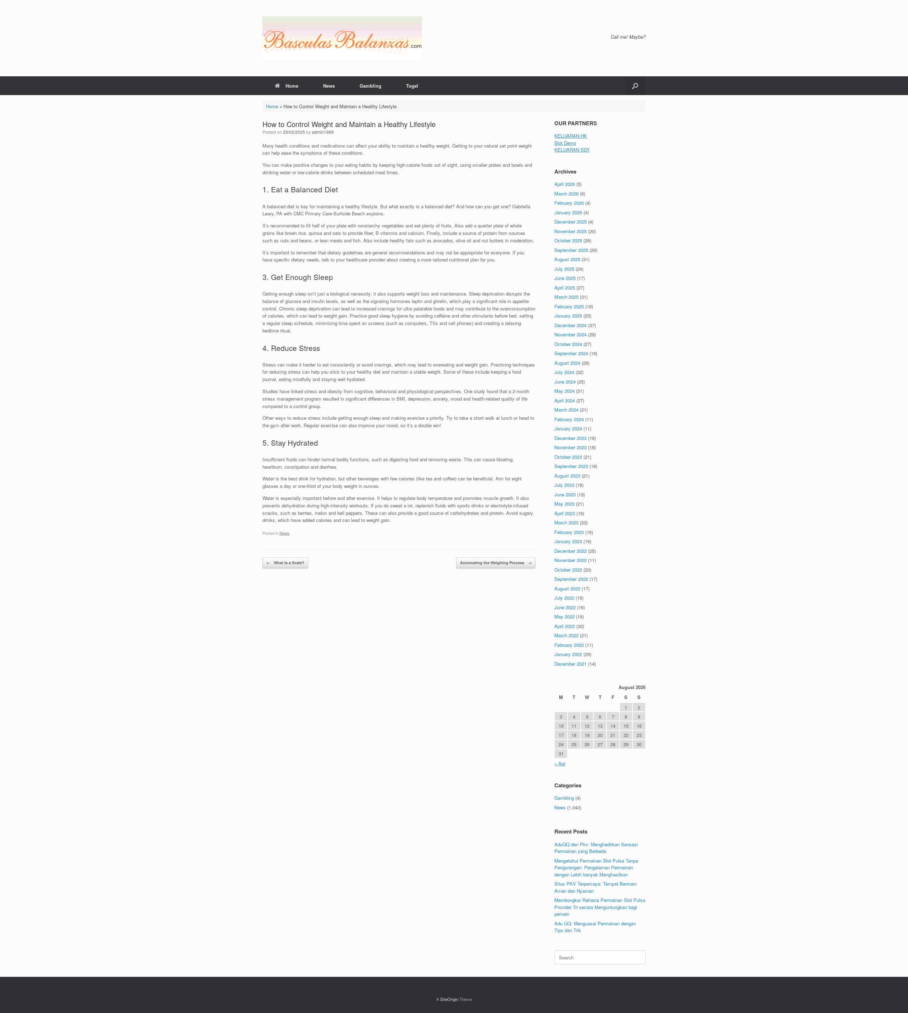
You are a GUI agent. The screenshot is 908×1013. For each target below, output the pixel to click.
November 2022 (570, 560)
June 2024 (565, 381)
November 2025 (570, 231)
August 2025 (567, 259)
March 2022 (566, 635)
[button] (635, 85)
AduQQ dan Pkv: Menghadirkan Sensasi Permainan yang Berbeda (596, 848)
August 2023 (567, 475)
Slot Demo (565, 142)
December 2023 (570, 438)
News (329, 85)
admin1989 (323, 132)
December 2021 (570, 663)
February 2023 (569, 532)
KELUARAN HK (570, 135)
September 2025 (571, 250)
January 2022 (568, 654)
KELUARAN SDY (572, 149)
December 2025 (570, 221)
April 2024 (564, 400)
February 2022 (569, 645)
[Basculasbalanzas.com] (342, 38)
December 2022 (570, 550)
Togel (412, 85)
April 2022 (564, 626)
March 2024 (566, 409)
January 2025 (568, 315)
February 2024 (569, 419)
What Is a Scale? (285, 562)
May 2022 (564, 616)
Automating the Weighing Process (496, 562)
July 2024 (564, 372)
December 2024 (570, 325)
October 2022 (568, 569)
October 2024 (568, 344)
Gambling (370, 85)
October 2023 (568, 456)
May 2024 (564, 390)
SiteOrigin (449, 999)
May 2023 (564, 503)
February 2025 (569, 306)
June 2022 (565, 607)
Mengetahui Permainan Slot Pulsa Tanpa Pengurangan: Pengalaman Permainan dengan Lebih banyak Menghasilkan (596, 867)
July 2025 (564, 268)
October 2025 (568, 240)
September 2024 (571, 353)
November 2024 (570, 334)
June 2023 (565, 494)
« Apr (559, 763)
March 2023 (566, 522)
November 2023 (570, 447)
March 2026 (566, 193)
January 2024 (568, 428)
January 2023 (568, 541)
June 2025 (565, 278)
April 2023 (564, 513)
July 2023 (564, 484)
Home (292, 85)
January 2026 (568, 212)
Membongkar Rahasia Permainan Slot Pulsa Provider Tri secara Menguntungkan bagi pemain (599, 907)
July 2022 (564, 597)
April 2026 (564, 184)
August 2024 (567, 362)
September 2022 (571, 579)
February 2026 (569, 202)
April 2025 (564, 287)
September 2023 (571, 466)
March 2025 (566, 296)
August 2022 (567, 588)
